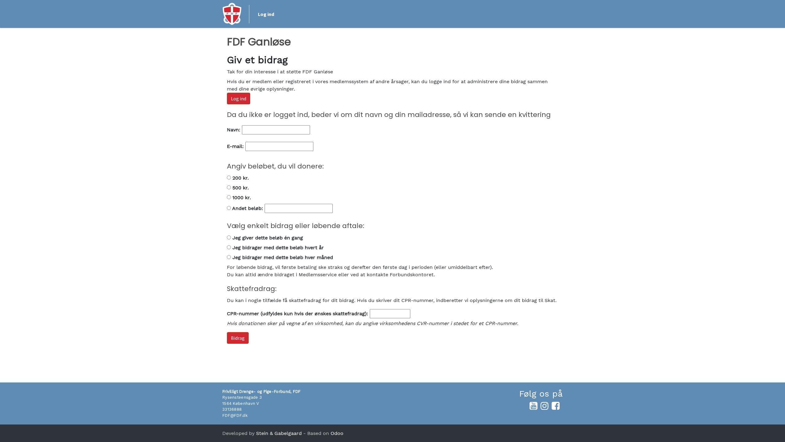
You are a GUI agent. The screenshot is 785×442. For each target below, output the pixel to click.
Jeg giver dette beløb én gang (267, 238)
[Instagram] (545, 405)
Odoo (337, 433)
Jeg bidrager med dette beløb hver (282, 257)
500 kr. (240, 188)
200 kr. (240, 178)
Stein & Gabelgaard (279, 433)
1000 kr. (241, 197)
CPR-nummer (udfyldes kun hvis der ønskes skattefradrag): (297, 313)
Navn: (234, 130)
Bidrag (238, 338)
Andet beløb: (248, 208)
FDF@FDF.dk (234, 415)
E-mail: (236, 146)
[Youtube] (534, 405)
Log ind (266, 14)
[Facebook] (556, 405)
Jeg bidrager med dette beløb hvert (277, 247)
